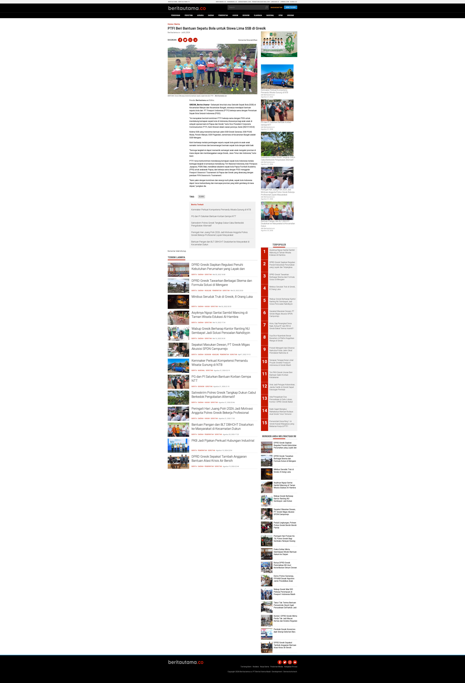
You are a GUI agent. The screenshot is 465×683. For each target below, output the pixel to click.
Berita (194, 274)
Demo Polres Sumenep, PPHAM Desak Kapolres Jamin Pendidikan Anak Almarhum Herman (284, 580)
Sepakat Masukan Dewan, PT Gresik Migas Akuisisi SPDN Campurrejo (221, 347)
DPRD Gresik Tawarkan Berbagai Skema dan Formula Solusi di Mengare (222, 283)
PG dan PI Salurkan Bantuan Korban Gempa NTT (213, 216)
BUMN (201, 197)
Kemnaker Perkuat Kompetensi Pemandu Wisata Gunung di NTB (221, 209)
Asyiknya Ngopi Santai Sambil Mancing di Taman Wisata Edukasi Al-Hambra (220, 315)
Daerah (201, 274)
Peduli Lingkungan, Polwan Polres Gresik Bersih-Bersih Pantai (285, 525)
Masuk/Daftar (276, 7)
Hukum (207, 306)
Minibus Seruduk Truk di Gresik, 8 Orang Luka (222, 296)
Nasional (201, 370)
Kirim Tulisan (290, 7)
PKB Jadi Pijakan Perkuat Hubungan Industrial (223, 440)
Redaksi (256, 667)
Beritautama (172, 2)
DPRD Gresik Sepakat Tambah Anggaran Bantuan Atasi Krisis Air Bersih (219, 458)
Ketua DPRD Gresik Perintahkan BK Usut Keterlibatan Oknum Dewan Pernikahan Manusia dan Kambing (285, 568)
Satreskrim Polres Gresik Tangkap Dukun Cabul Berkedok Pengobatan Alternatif (217, 224)
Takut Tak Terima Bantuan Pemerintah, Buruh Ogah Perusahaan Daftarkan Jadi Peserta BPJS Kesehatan (285, 606)
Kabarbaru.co (232, 2)
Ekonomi (208, 354)
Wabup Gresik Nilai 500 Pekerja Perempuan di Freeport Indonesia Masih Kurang (284, 593)
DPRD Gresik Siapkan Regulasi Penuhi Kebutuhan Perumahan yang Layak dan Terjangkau (218, 269)
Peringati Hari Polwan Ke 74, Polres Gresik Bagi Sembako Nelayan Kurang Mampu (284, 540)
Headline (208, 290)
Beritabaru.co (221, 2)
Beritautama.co (202, 100)
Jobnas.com (284, 2)
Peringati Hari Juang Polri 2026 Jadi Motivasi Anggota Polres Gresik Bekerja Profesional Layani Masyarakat (219, 233)
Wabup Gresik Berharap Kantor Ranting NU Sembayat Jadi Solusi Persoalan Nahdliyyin (221, 331)
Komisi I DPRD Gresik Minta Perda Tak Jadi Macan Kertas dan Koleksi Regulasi (285, 618)
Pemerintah (216, 290)
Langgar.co (275, 2)
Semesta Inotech (290, 672)
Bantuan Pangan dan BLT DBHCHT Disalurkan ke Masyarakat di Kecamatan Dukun (220, 243)
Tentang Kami (245, 667)
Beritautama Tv (184, 2)
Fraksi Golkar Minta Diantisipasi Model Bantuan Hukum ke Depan (285, 552)
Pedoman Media (276, 667)
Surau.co (293, 2)
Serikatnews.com (244, 2)
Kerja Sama (264, 667)
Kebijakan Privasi (290, 667)
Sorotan (208, 274)
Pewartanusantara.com (261, 2)
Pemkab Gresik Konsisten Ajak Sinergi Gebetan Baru (284, 630)
